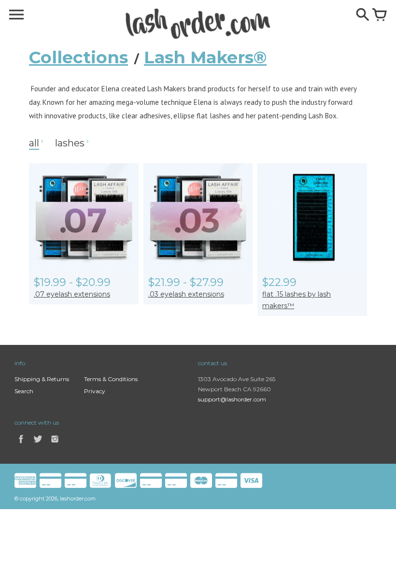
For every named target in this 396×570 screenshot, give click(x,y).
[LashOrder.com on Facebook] (21, 444)
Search (23, 391)
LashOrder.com (78, 498)
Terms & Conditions (111, 379)
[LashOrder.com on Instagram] (54, 444)
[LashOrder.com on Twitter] (38, 444)
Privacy (94, 391)
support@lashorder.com (232, 399)
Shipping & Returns (41, 379)
